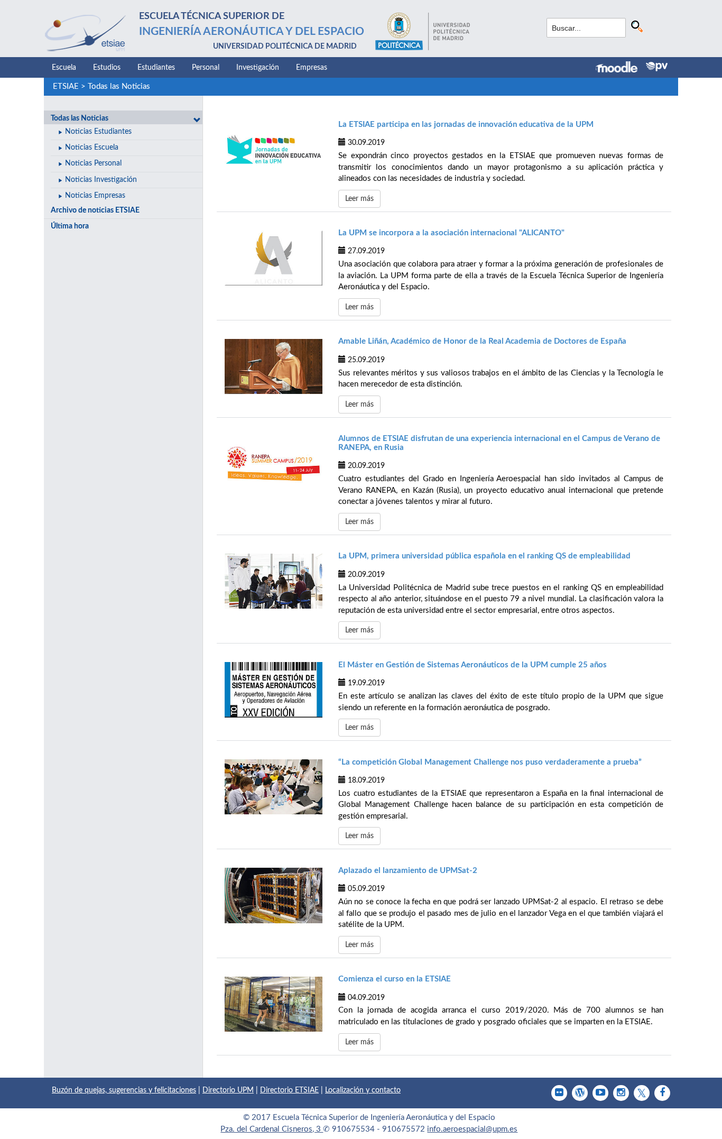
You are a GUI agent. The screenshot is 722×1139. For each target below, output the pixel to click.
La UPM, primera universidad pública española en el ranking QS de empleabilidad (484, 556)
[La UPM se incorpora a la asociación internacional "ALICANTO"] (273, 258)
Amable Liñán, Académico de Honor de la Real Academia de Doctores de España (482, 341)
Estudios (107, 67)
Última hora (70, 226)
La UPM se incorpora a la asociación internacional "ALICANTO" (451, 233)
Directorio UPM (228, 1090)
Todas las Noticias (119, 86)
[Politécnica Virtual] (657, 66)
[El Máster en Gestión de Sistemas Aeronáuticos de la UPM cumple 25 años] (273, 690)
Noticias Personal (93, 163)
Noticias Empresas (95, 195)
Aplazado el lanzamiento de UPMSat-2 (407, 871)
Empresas (311, 67)
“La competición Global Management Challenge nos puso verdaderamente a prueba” (490, 762)
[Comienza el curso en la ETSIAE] (273, 1004)
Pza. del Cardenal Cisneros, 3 (271, 1129)
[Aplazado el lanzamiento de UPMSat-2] (273, 895)
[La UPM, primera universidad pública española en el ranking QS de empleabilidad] (273, 581)
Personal (205, 67)
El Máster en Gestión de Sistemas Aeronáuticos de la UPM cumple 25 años (472, 665)
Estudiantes (156, 67)
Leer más (359, 199)
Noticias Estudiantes (98, 131)
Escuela (64, 67)
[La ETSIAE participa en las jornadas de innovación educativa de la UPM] (273, 149)
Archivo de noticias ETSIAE (95, 210)
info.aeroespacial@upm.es (472, 1129)
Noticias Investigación (101, 179)
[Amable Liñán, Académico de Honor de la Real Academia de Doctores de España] (273, 366)
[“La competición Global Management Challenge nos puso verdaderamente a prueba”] (273, 786)
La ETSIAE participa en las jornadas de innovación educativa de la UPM (466, 124)
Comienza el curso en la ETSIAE (394, 979)
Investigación (257, 67)
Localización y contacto (363, 1090)
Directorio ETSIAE (289, 1090)
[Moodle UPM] (621, 68)
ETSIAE (66, 86)
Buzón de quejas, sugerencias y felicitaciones (124, 1090)
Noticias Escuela (91, 147)
